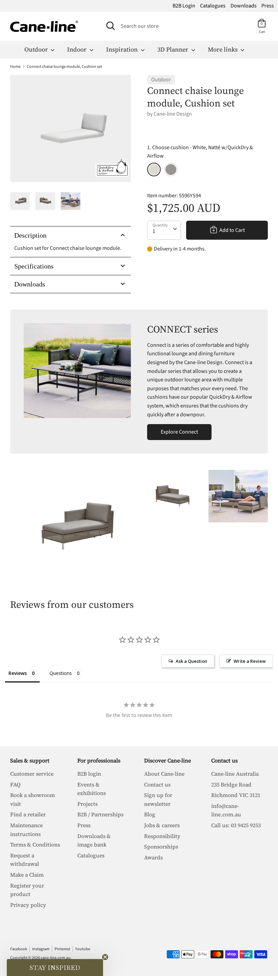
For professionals (98, 760)
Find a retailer (28, 814)
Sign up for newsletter (158, 799)
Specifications (34, 266)
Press (267, 5)
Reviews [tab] (17, 673)
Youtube (82, 949)
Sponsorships (161, 846)
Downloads (244, 5)
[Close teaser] (105, 957)
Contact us (157, 784)
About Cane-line (164, 773)
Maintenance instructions (26, 829)
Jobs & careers (162, 825)
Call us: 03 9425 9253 (236, 825)
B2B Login (184, 5)
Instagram (40, 949)
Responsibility (162, 836)
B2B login (89, 773)
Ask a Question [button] (191, 661)
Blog (149, 814)
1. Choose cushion (200, 152)
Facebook (18, 949)
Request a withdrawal (24, 860)
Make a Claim (27, 874)
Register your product (27, 890)
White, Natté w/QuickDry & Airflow (154, 169)
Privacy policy (28, 905)
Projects (87, 804)
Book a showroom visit (32, 799)
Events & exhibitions (91, 789)
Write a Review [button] (250, 661)
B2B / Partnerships (100, 814)
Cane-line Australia (235, 773)
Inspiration (122, 49)
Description (30, 235)
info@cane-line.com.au (226, 810)
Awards (153, 857)
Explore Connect (179, 432)
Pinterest (62, 949)
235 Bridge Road (231, 784)
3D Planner (173, 49)
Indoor (77, 49)
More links (223, 49)
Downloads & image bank (94, 840)
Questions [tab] (60, 673)
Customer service (32, 773)
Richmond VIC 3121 (235, 795)
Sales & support (29, 760)
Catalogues (212, 5)
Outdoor (36, 49)
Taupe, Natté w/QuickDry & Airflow (171, 169)
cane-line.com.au (56, 958)
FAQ (15, 784)
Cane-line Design (173, 114)
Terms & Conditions (35, 844)
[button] (55, 967)
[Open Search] (110, 26)
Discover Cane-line (167, 760)
